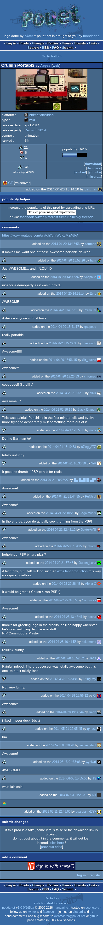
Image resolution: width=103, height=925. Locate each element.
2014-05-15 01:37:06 (66, 762)
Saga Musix (88, 513)
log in (81, 875)
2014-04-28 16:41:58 (62, 642)
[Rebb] (99, 712)
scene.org (92, 907)
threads (87, 217)
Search (33, 47)
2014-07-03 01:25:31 (72, 795)
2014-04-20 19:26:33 (65, 376)
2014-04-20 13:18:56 (65, 244)
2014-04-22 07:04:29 (68, 546)
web (56, 65)
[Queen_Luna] (99, 563)
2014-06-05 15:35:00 (73, 778)
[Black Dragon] (99, 409)
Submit (68, 47)
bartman (91, 189)
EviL (93, 293)
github (94, 916)
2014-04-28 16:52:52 (70, 658)
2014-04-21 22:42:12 (61, 529)
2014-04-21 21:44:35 (66, 496)
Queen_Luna (87, 563)
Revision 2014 (35, 130)
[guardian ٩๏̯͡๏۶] (99, 811)
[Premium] (99, 310)
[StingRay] (99, 679)
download (93, 164)
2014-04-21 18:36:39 (71, 463)
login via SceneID (58, 867)
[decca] (99, 617)
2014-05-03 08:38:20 (60, 745)
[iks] (99, 795)
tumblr (64, 217)
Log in (11, 43)
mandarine (91, 36)
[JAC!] (99, 658)
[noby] (99, 430)
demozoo (94, 168)
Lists (93, 43)
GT (10, 183)
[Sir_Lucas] (99, 360)
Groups (38, 43)
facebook (27, 217)
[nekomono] (99, 642)
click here (57, 843)
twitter (39, 217)
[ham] (99, 260)
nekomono (89, 642)
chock (92, 546)
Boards (80, 43)
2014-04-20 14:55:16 (64, 310)
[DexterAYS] (99, 529)
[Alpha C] (99, 583)
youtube (95, 172)
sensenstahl (87, 745)
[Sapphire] (99, 277)
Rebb (92, 712)
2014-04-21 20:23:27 (54, 480)
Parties (53, 43)
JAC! (92, 658)
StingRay (89, 679)
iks (94, 795)
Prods (24, 43)
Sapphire (90, 277)
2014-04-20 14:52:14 (70, 293)
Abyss (45, 65)
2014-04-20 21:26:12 (70, 393)
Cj (94, 695)
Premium (90, 310)
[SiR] (99, 463)
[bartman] (100, 189)
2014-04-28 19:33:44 (69, 712)
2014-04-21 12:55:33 (70, 430)
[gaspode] (99, 327)
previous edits (51, 847)
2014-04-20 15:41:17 (65, 327)
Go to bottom (52, 56)
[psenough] (99, 343)
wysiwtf (91, 762)
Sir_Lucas (89, 360)
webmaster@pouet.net (69, 916)
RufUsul (90, 496)
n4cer (28, 36)
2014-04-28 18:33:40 (64, 679)
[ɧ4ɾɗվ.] (99, 728)
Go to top (52, 898)
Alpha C (90, 583)
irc (91, 911)
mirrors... (94, 176)
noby (92, 430)
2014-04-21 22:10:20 (60, 513)
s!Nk (93, 393)
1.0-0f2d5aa (26, 907)
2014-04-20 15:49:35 (63, 343)
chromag (90, 376)
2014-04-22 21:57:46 (59, 563)
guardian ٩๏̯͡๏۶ (86, 811)
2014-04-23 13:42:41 (68, 617)
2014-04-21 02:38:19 (58, 409)
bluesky (75, 217)
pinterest (51, 217)
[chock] (99, 546)
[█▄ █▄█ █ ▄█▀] (99, 480)
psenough (89, 343)
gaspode (90, 327)
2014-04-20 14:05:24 (64, 277)
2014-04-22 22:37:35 (63, 600)
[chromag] (99, 376)
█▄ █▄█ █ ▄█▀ (85, 480)
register (95, 875)
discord (78, 911)
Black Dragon (86, 409)
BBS (45, 47)
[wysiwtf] (99, 762)
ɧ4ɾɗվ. (91, 728)
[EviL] (99, 293)
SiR (93, 463)
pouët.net (8, 907)
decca (92, 617)
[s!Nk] (99, 393)
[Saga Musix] (99, 513)
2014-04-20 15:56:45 (63, 360)
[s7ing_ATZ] (99, 447)
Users (66, 43)
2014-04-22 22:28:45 (66, 583)
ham (93, 260)
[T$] (99, 778)
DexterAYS (88, 529)
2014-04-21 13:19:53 (62, 447)
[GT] (5, 183)
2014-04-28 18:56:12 (74, 695)
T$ (94, 778)
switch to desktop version (51, 903)
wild (29, 120)
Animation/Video (39, 115)
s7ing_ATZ (88, 447)
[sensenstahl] (99, 745)
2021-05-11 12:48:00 (56, 811)
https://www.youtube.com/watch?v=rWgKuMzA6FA (40, 235)
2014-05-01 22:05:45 (68, 728)
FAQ (55, 47)
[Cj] (99, 695)
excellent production (72, 571)
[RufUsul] (99, 496)
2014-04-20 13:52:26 (71, 260)
